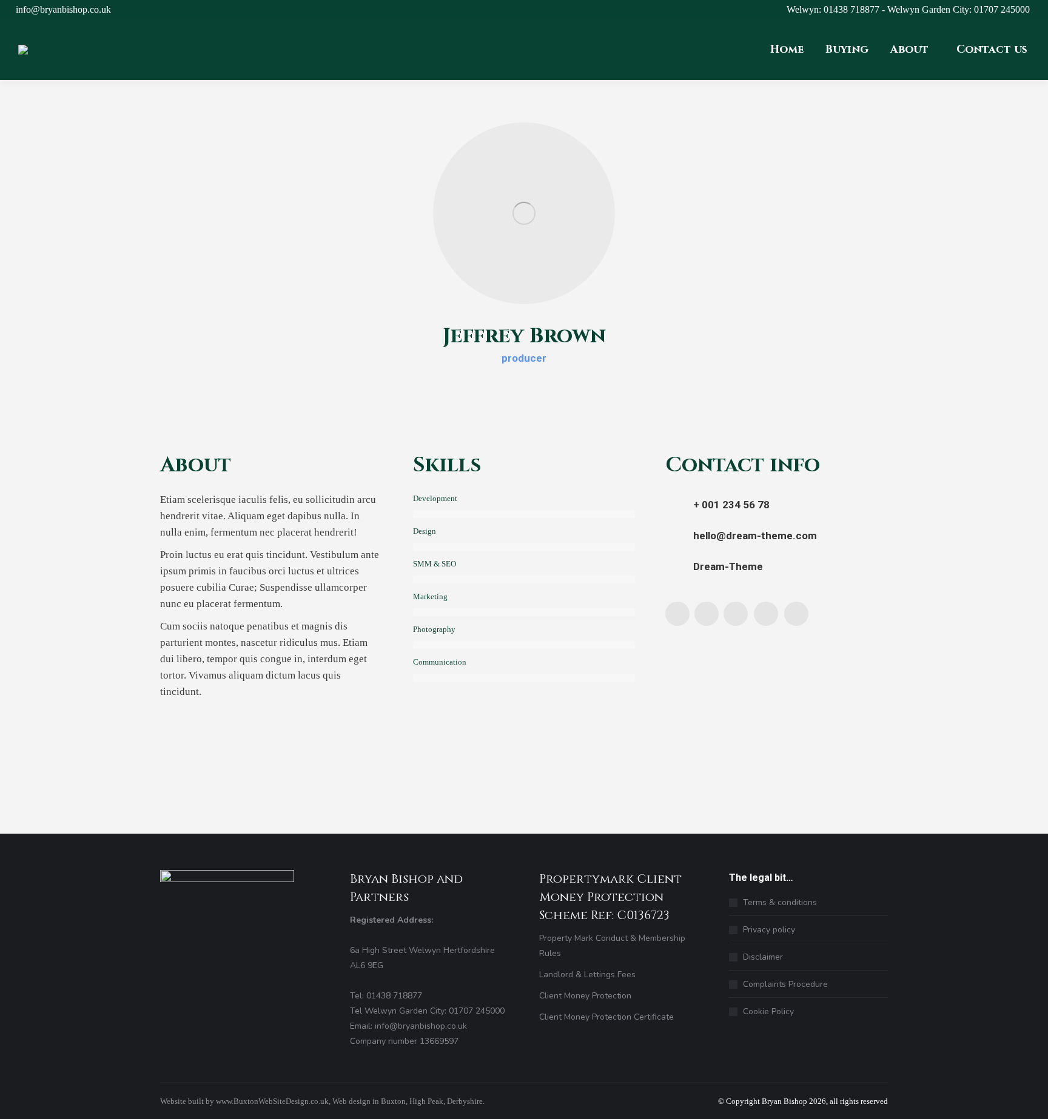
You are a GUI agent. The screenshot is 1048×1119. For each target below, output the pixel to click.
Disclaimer (763, 957)
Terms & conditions (780, 902)
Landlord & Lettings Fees (587, 974)
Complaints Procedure (785, 984)
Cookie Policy (768, 1011)
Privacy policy (769, 929)
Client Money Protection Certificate (606, 1017)
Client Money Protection (585, 995)
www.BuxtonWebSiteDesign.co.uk (272, 1101)
